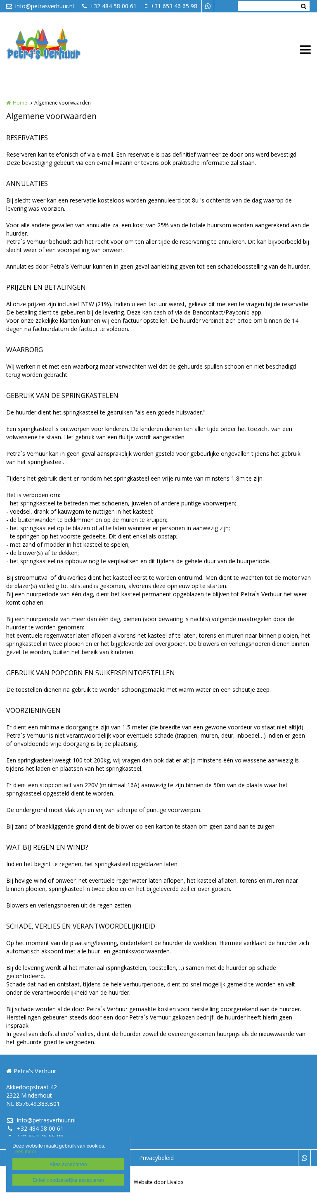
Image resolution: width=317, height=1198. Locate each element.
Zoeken (303, 6)
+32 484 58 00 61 (113, 6)
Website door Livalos (158, 1182)
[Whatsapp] (207, 6)
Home (20, 102)
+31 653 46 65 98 (174, 6)
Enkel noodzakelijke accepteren (68, 1179)
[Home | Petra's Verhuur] (56, 50)
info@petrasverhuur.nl (44, 6)
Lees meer (24, 1151)
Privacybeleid (156, 1158)
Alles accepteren (68, 1163)
